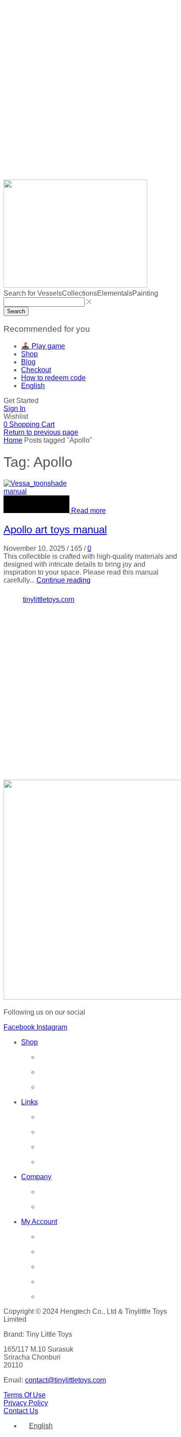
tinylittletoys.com (48, 599)
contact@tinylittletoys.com (65, 1380)
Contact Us (21, 1411)
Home (13, 440)
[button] (21, 400)
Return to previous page (41, 432)
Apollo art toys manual (55, 529)
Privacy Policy (26, 1403)
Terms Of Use (25, 1395)
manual (15, 491)
